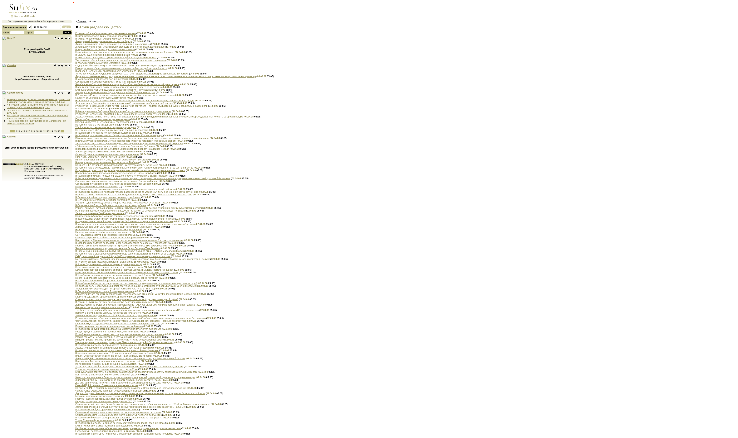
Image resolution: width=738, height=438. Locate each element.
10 (37, 131)
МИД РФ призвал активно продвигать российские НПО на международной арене (119, 339)
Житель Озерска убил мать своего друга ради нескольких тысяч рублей (114, 227)
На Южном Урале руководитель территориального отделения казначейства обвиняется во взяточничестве (134, 167)
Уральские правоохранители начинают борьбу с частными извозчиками (114, 347)
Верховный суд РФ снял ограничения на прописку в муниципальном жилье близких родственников (129, 240)
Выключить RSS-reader (25, 16)
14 (52, 131)
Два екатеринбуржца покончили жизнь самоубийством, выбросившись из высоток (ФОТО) (124, 382)
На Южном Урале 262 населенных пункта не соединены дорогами (111, 130)
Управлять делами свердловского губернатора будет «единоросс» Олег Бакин (118, 202)
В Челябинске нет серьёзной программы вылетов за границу (108, 132)
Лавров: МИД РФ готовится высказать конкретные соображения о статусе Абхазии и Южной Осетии (130, 358)
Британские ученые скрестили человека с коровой (102, 374)
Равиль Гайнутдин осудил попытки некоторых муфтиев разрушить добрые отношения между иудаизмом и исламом (139, 208)
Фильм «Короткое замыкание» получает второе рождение (107, 154)
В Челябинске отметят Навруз (92, 108)
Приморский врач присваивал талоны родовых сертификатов (109, 326)
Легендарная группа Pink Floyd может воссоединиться (105, 151)
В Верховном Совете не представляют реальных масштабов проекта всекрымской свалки (124, 95)
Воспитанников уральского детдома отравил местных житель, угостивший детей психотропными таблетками (135, 224)
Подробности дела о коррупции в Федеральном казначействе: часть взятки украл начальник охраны (130, 170)
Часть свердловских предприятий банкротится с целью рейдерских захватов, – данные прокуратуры (130, 321)
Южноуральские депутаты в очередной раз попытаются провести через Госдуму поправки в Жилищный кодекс (136, 372)
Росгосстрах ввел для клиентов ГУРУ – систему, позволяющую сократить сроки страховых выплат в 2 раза (133, 194)
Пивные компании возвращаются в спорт (98, 186)
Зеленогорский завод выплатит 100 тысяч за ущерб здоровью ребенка (114, 353)
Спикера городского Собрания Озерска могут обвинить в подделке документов (118, 415)
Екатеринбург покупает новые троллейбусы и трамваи (105, 431)
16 (59, 131)
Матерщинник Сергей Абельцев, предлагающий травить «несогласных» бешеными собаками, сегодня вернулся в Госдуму (142, 259)
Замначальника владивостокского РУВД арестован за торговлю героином (115, 315)
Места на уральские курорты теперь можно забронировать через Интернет (116, 278)
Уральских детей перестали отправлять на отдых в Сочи (106, 369)
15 (55, 131)
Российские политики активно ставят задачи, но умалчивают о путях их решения (119, 334)
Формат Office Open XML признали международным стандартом (110, 390)
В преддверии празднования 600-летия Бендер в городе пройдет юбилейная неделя (122, 149)
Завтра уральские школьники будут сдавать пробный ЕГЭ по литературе (115, 92)
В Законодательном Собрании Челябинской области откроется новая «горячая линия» (123, 111)
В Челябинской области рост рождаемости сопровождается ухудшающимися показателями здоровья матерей (136, 283)
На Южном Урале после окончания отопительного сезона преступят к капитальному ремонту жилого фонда (134, 100)
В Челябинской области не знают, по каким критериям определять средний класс (120, 423)
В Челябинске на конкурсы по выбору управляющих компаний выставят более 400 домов (124, 433)
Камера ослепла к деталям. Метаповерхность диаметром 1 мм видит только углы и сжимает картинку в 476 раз (38, 100)
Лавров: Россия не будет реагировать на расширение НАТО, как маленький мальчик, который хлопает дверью (135, 304)
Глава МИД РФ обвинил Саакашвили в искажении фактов (106, 385)
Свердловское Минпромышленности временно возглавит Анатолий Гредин (116, 181)
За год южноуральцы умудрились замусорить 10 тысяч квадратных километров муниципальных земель (132, 73)
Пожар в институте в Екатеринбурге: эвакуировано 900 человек (110, 122)
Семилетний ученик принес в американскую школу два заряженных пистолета (118, 412)
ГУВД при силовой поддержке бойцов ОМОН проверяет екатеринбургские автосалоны (122, 256)
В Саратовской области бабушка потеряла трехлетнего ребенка (110, 205)
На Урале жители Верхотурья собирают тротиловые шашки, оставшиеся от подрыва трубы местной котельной (136, 286)
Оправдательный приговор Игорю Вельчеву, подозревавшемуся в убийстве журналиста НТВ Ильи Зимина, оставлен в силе (142, 404)
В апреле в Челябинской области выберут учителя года (105, 71)
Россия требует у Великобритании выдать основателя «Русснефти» (112, 337)
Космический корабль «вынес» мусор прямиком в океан (105, 33)
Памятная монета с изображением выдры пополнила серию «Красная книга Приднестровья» (126, 272)
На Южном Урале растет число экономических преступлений (108, 229)
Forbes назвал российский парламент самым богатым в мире (108, 280)
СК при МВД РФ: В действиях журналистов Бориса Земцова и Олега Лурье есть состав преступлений (130, 388)
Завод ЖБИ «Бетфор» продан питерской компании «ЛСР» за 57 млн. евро (116, 288)
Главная (81, 21)
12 (44, 131)
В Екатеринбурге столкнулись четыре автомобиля (102, 200)
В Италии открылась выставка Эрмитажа (97, 63)
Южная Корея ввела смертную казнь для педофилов (104, 425)
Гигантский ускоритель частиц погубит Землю (100, 157)
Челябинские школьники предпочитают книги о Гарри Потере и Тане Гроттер (117, 248)
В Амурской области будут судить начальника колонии (105, 49)
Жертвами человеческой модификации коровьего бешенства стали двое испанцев (120, 46)
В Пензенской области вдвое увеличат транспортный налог (108, 197)
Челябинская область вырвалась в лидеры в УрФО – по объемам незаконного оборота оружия (127, 84)
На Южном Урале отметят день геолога (97, 124)
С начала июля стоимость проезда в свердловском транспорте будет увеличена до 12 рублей (126, 299)
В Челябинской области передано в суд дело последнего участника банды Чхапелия (121, 175)
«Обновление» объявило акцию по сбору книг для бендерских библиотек (115, 146)
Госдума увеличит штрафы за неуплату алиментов (103, 232)
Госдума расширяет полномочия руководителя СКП (103, 401)
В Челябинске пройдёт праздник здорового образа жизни (107, 409)
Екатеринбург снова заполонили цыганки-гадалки (102, 119)
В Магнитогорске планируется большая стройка (101, 79)
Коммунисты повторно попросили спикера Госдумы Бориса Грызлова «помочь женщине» (124, 270)
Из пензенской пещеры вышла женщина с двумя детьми (106, 364)
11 (41, 131)
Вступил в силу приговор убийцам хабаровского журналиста (108, 313)
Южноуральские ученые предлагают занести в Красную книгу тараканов (115, 89)
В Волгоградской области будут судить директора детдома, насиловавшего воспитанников (125, 218)
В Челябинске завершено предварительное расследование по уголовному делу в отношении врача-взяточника (136, 192)
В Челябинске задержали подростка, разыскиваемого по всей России (113, 275)
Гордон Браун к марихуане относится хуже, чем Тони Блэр (107, 331)
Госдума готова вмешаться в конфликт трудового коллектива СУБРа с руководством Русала (125, 245)
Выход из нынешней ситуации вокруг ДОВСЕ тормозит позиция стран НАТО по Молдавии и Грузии (129, 251)
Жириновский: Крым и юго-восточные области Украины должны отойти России (118, 380)
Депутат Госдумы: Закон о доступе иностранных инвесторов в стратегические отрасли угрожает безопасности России (140, 393)
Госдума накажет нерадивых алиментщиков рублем (103, 399)
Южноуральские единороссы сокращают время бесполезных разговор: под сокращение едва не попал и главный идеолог (142, 138)
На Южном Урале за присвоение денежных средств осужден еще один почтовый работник (125, 189)
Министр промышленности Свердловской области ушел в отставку (112, 159)
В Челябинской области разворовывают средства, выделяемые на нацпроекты (118, 417)
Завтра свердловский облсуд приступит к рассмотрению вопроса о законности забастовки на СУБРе (130, 407)
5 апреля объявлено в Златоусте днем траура (100, 98)
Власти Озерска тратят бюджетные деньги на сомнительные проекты (113, 356)
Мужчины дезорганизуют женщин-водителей (100, 396)
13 (48, 131)
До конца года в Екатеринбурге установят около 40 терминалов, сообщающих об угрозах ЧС (126, 103)
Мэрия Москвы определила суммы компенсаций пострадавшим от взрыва (115, 57)
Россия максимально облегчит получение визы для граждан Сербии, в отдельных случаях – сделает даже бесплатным (140, 318)
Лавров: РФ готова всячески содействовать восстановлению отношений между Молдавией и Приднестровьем (135, 294)
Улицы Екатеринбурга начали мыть (94, 420)
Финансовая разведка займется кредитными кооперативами (108, 237)
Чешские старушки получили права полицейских (102, 307)
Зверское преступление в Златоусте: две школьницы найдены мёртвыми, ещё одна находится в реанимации (135, 377)
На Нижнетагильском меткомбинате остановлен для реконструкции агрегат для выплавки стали (128, 428)
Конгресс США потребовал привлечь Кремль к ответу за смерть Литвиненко (116, 165)
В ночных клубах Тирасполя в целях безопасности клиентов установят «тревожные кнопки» (125, 141)
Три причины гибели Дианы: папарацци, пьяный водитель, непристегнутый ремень (120, 60)
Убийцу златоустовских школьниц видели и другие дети (105, 127)
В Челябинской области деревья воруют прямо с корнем (106, 345)
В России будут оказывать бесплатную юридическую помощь (108, 264)
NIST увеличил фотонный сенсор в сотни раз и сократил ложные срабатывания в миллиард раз (38, 106)
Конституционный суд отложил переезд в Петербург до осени (109, 267)
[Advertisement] (145, 10)
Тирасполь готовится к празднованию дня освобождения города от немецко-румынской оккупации (129, 143)
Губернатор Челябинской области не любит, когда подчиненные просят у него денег (121, 114)
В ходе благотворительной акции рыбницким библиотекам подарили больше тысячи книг (124, 221)
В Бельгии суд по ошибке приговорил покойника (101, 55)
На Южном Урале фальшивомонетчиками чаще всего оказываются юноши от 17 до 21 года (125, 253)
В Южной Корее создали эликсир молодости (99, 38)
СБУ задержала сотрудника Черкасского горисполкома (105, 235)
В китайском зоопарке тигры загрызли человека (101, 36)
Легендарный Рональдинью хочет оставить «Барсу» (103, 41)
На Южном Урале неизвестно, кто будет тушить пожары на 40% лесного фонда (119, 135)
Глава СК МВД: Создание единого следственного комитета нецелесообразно (117, 323)
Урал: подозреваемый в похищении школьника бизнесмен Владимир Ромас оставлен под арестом (129, 366)
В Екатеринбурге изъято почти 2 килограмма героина (104, 291)
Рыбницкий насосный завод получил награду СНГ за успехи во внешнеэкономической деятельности (130, 210)
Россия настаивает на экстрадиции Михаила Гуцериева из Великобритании (117, 350)
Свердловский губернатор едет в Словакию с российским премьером (113, 184)
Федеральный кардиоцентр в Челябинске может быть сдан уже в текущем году (118, 65)
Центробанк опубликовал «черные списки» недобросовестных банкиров (115, 216)
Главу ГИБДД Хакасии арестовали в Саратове (100, 296)
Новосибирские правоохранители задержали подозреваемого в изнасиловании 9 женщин (124, 52)
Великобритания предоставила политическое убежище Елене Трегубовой (116, 173)
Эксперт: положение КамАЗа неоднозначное (100, 213)
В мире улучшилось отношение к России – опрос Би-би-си (107, 162)
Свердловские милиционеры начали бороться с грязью (105, 81)
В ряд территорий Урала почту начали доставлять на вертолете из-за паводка (118, 87)
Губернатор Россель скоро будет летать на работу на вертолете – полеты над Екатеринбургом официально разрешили (141, 106)
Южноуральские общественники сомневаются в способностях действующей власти (121, 68)
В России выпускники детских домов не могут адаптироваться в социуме (114, 302)
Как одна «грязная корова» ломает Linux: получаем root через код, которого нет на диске (37, 117)
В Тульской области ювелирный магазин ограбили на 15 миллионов (112, 261)
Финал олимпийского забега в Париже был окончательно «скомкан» (112, 44)
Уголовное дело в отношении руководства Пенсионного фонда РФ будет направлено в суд (125, 342)
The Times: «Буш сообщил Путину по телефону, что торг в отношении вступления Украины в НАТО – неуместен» (137, 310)
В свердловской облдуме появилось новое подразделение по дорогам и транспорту (121, 243)
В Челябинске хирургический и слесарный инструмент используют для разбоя (118, 329)
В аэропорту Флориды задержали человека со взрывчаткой (107, 361)
